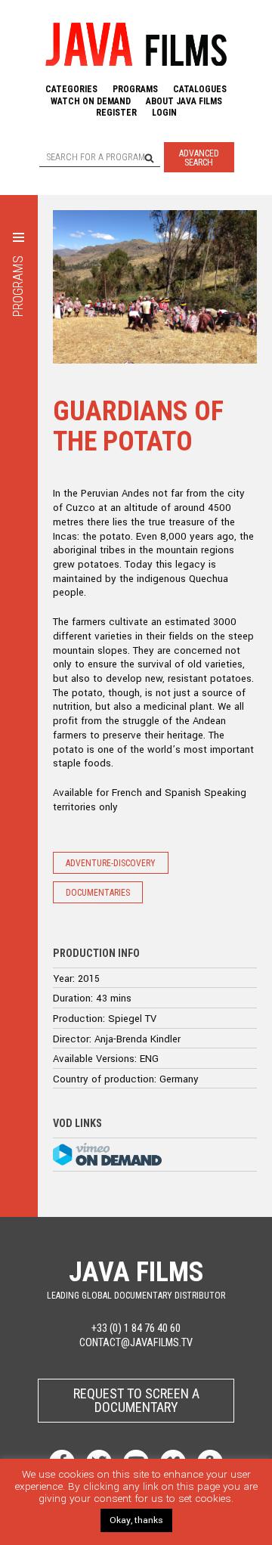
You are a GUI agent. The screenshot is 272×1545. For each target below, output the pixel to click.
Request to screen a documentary (136, 1400)
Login (164, 112)
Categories (71, 89)
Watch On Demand (91, 101)
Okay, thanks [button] (136, 1520)
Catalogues (200, 89)
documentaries (98, 892)
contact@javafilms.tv (136, 1342)
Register (116, 112)
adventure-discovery (111, 863)
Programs (135, 89)
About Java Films (184, 101)
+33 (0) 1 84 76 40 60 (136, 1328)
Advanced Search (199, 158)
